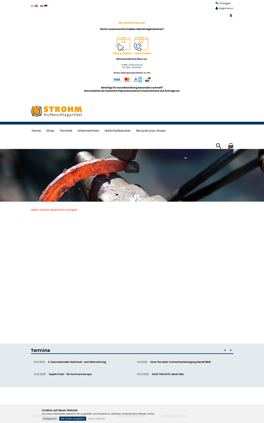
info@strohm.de (135, 65)
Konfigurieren (49, 418)
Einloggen (225, 3)
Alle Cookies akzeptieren (73, 418)
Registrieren (226, 8)
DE (41, 6)
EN (32, 6)
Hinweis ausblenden (96, 419)
